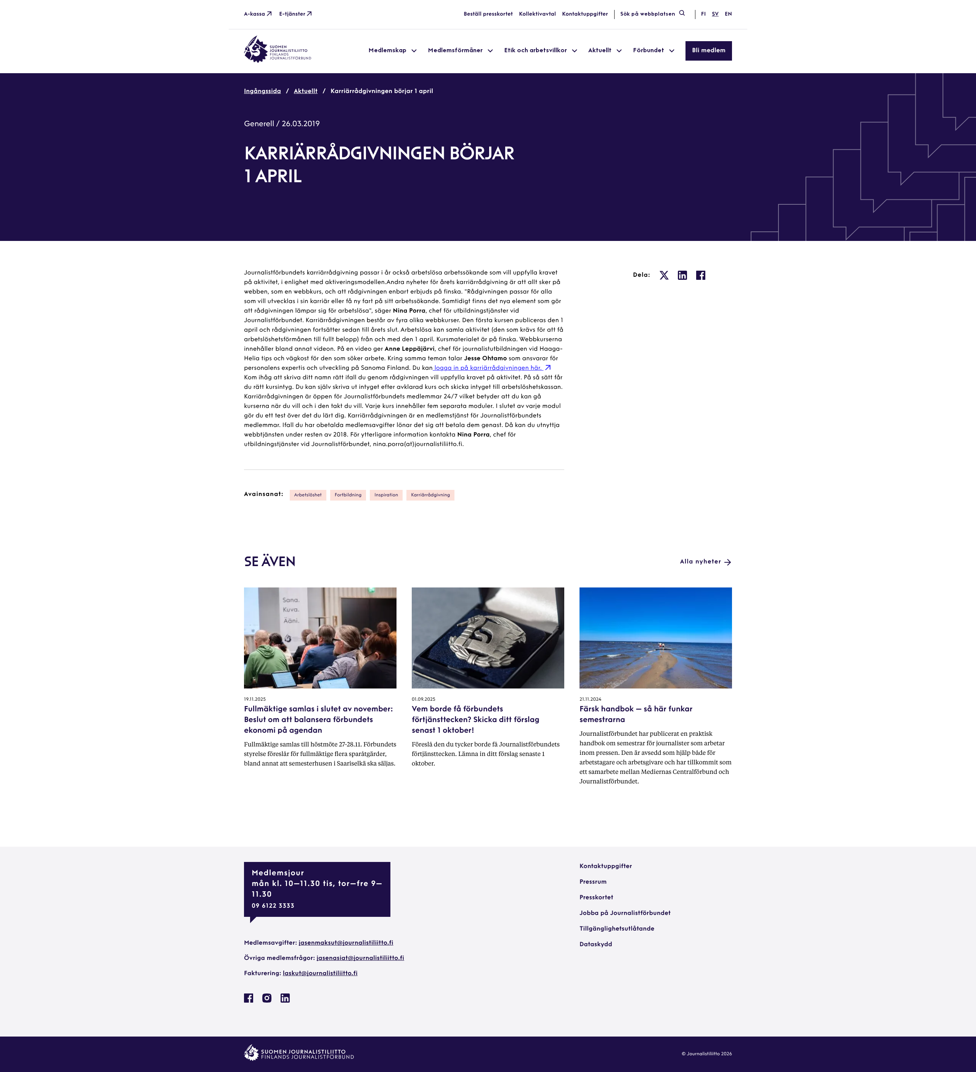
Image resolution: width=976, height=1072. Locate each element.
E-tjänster (292, 14)
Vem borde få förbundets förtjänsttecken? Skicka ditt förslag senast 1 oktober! (475, 720)
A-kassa (254, 14)
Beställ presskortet (488, 14)
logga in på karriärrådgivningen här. (488, 368)
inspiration (386, 495)
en (728, 14)
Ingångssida (262, 91)
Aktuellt (306, 91)
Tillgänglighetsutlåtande (617, 929)
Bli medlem (709, 51)
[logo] (277, 61)
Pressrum (593, 882)
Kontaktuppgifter (585, 14)
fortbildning (348, 495)
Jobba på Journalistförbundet (625, 913)
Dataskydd (596, 945)
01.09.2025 (423, 699)
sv (715, 14)
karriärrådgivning (430, 495)
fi (703, 14)
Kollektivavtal (537, 14)
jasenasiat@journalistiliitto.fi (360, 958)
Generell (259, 124)
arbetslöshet (308, 495)
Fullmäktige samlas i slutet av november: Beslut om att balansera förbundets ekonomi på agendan (318, 720)
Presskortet (596, 898)
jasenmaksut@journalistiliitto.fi (346, 943)
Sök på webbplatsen (647, 14)
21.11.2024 (590, 699)
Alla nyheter (700, 562)
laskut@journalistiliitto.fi (320, 974)
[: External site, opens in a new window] (664, 275)
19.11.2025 (255, 699)
